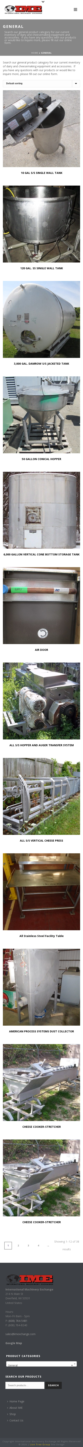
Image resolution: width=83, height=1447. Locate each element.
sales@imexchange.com (20, 1334)
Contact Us (16, 1420)
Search (53, 1385)
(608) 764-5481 (17, 1321)
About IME (16, 1407)
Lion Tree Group (40, 1444)
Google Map (13, 1343)
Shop (12, 1414)
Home (34, 53)
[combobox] (41, 1364)
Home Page (16, 1401)
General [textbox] (40, 1365)
